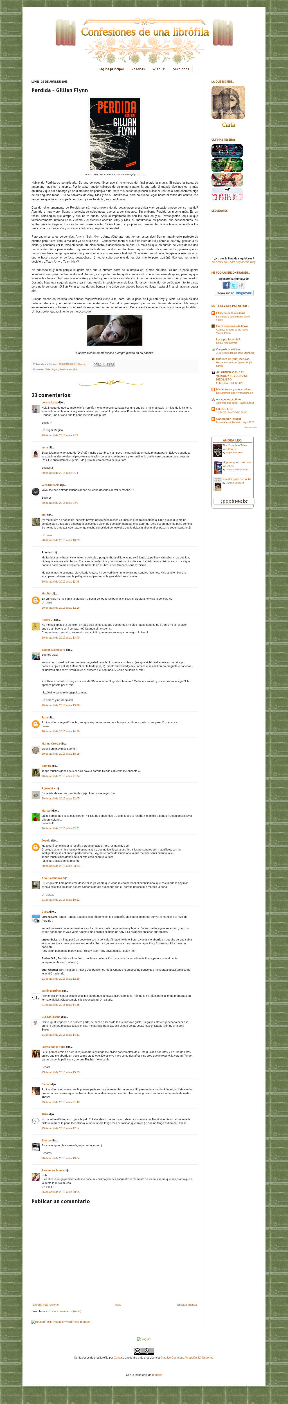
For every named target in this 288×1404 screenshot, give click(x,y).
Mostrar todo (250, 427)
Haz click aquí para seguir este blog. (234, 262)
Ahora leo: (233, 440)
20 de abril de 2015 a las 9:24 (60, 473)
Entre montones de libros (232, 326)
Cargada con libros (228, 349)
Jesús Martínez (51, 990)
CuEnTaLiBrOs (51, 1017)
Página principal (111, 69)
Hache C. (47, 619)
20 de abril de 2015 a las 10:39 (61, 540)
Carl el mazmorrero (226, 343)
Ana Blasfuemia (52, 878)
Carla (45, 911)
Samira (46, 765)
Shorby (46, 1140)
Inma (45, 447)
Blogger (157, 1375)
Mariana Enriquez (235, 483)
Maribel (46, 593)
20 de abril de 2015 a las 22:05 (61, 798)
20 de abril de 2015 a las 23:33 (61, 866)
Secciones (181, 69)
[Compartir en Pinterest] (112, 364)
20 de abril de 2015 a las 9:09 (60, 435)
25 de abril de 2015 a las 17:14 (61, 1128)
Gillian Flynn (51, 369)
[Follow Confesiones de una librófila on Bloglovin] (234, 295)
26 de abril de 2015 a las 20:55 (61, 1192)
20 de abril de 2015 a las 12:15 (61, 607)
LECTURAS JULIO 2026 (229, 383)
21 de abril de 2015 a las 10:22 (61, 899)
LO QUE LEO (224, 409)
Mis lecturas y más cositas (233, 389)
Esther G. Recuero (53, 649)
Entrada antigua (187, 1304)
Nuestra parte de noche (237, 479)
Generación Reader (228, 419)
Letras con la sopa (53, 1046)
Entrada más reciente (46, 1304)
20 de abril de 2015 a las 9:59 (60, 502)
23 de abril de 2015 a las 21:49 (61, 1102)
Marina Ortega (51, 743)
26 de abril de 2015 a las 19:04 (61, 1158)
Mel (44, 515)
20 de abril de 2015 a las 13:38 (61, 705)
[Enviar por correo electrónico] (95, 364)
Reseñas (138, 69)
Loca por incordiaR (228, 339)
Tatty (45, 717)
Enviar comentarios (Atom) (65, 1311)
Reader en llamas (53, 1170)
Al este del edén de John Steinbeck (235, 352)
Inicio (118, 1304)
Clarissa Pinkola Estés (237, 469)
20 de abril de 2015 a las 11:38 (60, 581)
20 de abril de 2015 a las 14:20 (61, 731)
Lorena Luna (50, 402)
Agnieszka (48, 788)
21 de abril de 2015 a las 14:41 (61, 1034)
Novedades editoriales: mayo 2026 (235, 422)
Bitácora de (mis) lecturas (233, 359)
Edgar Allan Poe (234, 452)
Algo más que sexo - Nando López (235, 402)
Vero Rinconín (51, 485)
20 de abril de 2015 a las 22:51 (61, 828)
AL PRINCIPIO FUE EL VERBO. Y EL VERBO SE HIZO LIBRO (232, 376)
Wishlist (159, 69)
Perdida (63, 369)
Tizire (45, 1114)
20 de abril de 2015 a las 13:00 (61, 637)
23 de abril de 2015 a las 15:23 (61, 1072)
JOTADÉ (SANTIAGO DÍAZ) (232, 412)
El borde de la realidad (230, 313)
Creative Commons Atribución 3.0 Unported (187, 1357)
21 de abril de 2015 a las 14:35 (61, 1004)
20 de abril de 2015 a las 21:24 (61, 776)
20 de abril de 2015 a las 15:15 (61, 753)
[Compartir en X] (104, 364)
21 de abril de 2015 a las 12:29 (61, 978)
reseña (73, 369)
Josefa (46, 840)
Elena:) (46, 1084)
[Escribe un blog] (99, 364)
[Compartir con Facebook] (108, 364)
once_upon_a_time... (229, 399)
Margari (47, 810)
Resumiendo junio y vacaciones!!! (234, 393)
